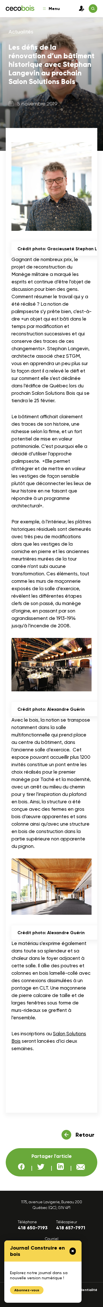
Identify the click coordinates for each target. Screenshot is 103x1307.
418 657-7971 (70, 1227)
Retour (85, 1134)
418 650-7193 (32, 1227)
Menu (54, 8)
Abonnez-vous (26, 1290)
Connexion (80, 8)
